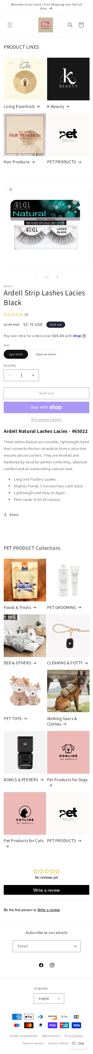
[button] (9, 24)
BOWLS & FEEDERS (21, 779)
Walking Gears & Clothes (62, 721)
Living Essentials (19, 106)
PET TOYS (13, 718)
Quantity (10, 365)
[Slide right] (57, 276)
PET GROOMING (61, 607)
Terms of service (33, 1043)
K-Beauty (55, 106)
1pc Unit (18, 355)
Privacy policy (74, 1036)
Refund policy (51, 1036)
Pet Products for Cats (24, 840)
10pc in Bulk (48, 355)
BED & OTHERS (17, 663)
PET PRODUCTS (61, 162)
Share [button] (14, 514)
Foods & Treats (17, 607)
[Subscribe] (74, 946)
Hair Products (17, 162)
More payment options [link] (46, 419)
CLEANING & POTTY (65, 663)
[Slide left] (35, 276)
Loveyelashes (28, 1036)
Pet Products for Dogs (67, 779)
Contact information (61, 1043)
